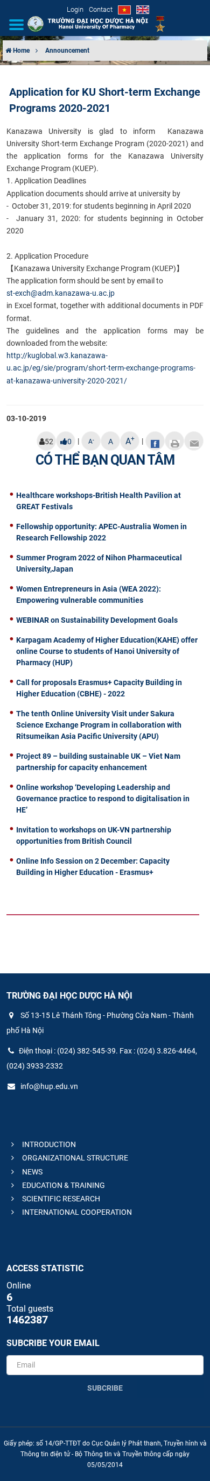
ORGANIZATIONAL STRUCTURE (74, 1158)
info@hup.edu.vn (48, 1086)
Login (75, 9)
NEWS (31, 1171)
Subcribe (105, 1388)
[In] (174, 441)
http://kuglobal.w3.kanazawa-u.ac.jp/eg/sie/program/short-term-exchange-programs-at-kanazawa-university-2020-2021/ (100, 368)
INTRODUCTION (48, 1144)
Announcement (67, 50)
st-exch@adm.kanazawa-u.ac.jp (60, 293)
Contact (101, 9)
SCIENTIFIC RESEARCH (60, 1198)
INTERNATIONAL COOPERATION (76, 1212)
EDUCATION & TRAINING (62, 1185)
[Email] (194, 441)
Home (20, 50)
